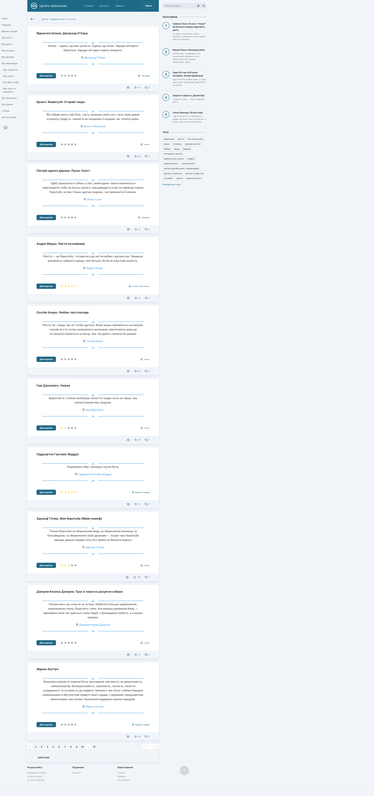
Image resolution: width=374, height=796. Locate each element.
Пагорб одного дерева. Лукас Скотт (63, 170)
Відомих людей (9, 31)
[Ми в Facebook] (5, 127)
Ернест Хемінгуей (94, 126)
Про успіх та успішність (9, 90)
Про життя (7, 37)
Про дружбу (7, 57)
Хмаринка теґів (57, 19)
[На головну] (32, 19)
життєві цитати (195, 139)
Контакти (104, 6)
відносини (169, 139)
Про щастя (7, 44)
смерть (191, 158)
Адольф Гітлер (95, 547)
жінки (167, 144)
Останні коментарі (36, 780)
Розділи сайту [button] (34, 767)
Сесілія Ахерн (94, 341)
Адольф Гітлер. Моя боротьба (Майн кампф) (69, 518)
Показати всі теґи (171, 184)
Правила (119, 6)
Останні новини (34, 776)
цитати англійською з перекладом (181, 168)
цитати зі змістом (173, 173)
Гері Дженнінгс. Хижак (53, 385)
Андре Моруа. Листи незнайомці (61, 243)
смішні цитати (171, 163)
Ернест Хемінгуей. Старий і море (61, 102)
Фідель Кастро (47, 669)
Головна (89, 6)
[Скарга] (128, 87)
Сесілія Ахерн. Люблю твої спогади (63, 312)
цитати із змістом (194, 173)
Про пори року (9, 98)
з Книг (4, 18)
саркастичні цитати (174, 158)
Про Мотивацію (9, 63)
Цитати (45, 19)
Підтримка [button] (78, 767)
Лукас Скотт (94, 199)
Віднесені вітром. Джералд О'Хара (62, 33)
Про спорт (8, 76)
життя (181, 139)
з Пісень (5, 111)
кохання (177, 144)
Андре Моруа (94, 268)
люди (176, 149)
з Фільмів (6, 25)
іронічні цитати (193, 178)
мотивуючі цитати (173, 153)
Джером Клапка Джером (94, 625)
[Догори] (184, 770)
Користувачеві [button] (125, 767)
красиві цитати (192, 144)
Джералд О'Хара (94, 57)
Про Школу (7, 104)
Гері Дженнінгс (95, 410)
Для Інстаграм (8, 117)
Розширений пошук (36, 772)
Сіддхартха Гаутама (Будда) (58, 454)
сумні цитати (188, 163)
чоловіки (168, 178)
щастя (179, 178)
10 (82, 747)
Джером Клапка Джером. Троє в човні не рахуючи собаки (80, 591)
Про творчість (10, 70)
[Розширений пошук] (198, 5)
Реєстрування (123, 780)
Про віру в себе (11, 82)
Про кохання (7, 50)
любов (167, 149)
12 (94, 747)
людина (187, 149)
